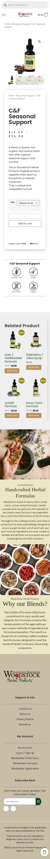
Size (13, 202)
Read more (34, 367)
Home (7, 24)
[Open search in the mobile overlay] (25, 5)
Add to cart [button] (12, 371)
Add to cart (25, 223)
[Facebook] (6, 808)
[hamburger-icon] (4, 15)
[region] (25, 486)
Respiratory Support (21, 24)
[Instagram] (13, 808)
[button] (39, 41)
